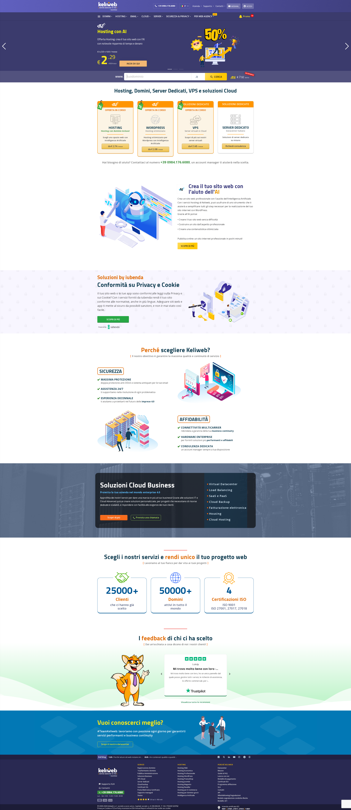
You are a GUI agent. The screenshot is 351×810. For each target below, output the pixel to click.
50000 (172, 590)
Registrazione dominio (146, 768)
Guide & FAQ (223, 773)
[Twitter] (225, 757)
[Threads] (251, 757)
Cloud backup (143, 784)
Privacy (100, 808)
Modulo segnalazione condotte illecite (233, 798)
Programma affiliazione (227, 784)
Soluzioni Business (145, 776)
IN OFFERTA (249, 74)
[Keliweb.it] (107, 6)
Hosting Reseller (184, 787)
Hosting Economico (185, 770)
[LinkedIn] (230, 757)
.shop (235, 77)
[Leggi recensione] (195, 690)
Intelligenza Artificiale (186, 795)
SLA (219, 787)
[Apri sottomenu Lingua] (188, 6)
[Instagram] (241, 757)
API (219, 792)
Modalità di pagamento (227, 779)
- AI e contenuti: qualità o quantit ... (161, 757)
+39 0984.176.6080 (166, 6)
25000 (119, 590)
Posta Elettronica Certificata (149, 790)
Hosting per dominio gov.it (188, 792)
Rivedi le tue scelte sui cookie (159, 808)
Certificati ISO (223, 781)
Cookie (107, 808)
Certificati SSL (143, 787)
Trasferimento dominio (147, 770)
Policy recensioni (123, 808)
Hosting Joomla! (184, 781)
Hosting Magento (184, 784)
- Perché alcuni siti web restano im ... (125, 757)
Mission (221, 770)
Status (140, 795)
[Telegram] (246, 757)
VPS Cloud (141, 779)
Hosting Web (183, 768)
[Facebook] (220, 757)
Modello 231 (222, 801)
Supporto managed (145, 792)
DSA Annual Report (139, 808)
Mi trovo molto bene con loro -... (195, 669)
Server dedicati (143, 781)
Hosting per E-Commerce (187, 790)
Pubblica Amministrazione (148, 773)
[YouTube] (235, 757)
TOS (113, 808)
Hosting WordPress (185, 776)
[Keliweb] (107, 772)
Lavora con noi (223, 776)
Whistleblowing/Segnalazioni (229, 795)
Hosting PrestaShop (185, 779)
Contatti (221, 790)
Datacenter (222, 768)
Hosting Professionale (186, 773)
